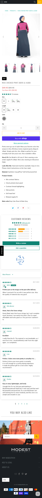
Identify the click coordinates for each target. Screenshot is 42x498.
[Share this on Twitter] (13, 208)
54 (4, 110)
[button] (6, 94)
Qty (3, 124)
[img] (7, 282)
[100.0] (20, 259)
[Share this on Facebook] (18, 208)
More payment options (21, 143)
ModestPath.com (23, 484)
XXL (18, 101)
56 (8, 110)
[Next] (38, 37)
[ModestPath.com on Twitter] (26, 474)
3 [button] (21, 404)
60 (18, 110)
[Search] (35, 2)
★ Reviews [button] (2, 250)
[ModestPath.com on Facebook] (19, 474)
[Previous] (3, 37)
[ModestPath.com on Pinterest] (22, 474)
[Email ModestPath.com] (15, 474)
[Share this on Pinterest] (23, 208)
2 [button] (18, 404)
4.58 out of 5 (26, 223)
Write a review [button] (21, 243)
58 (13, 110)
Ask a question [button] (21, 248)
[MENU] (1, 2)
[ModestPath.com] (21, 2)
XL (13, 101)
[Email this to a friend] (28, 208)
